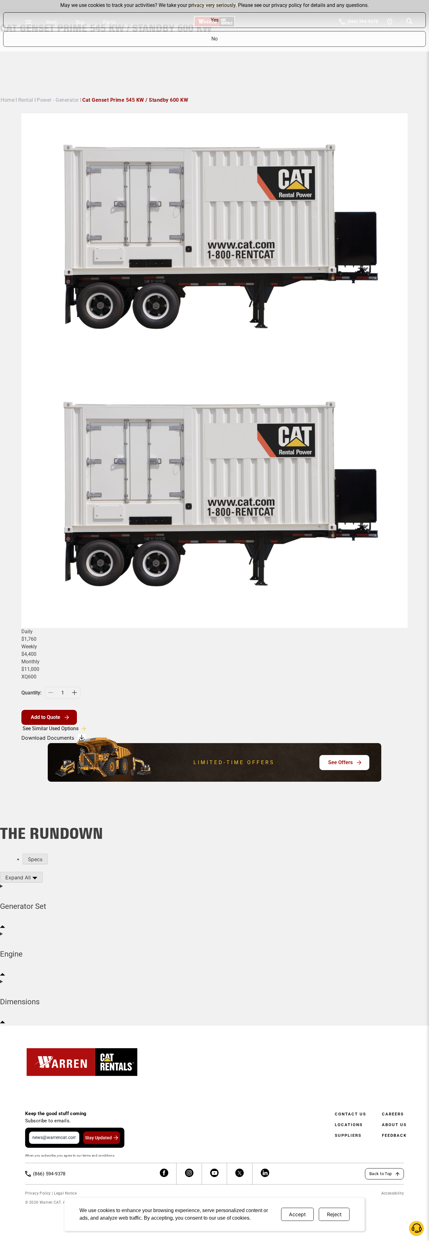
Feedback (394, 1135)
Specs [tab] (35, 859)
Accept (297, 1214)
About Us (394, 1124)
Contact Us (350, 1114)
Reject (334, 1214)
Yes (215, 20)
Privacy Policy (38, 1193)
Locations (349, 1124)
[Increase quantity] (74, 693)
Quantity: (31, 693)
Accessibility (392, 1193)
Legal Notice (65, 1193)
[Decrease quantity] (50, 693)
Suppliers (348, 1135)
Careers (393, 1114)
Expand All (18, 877)
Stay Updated (98, 1137)
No (214, 39)
